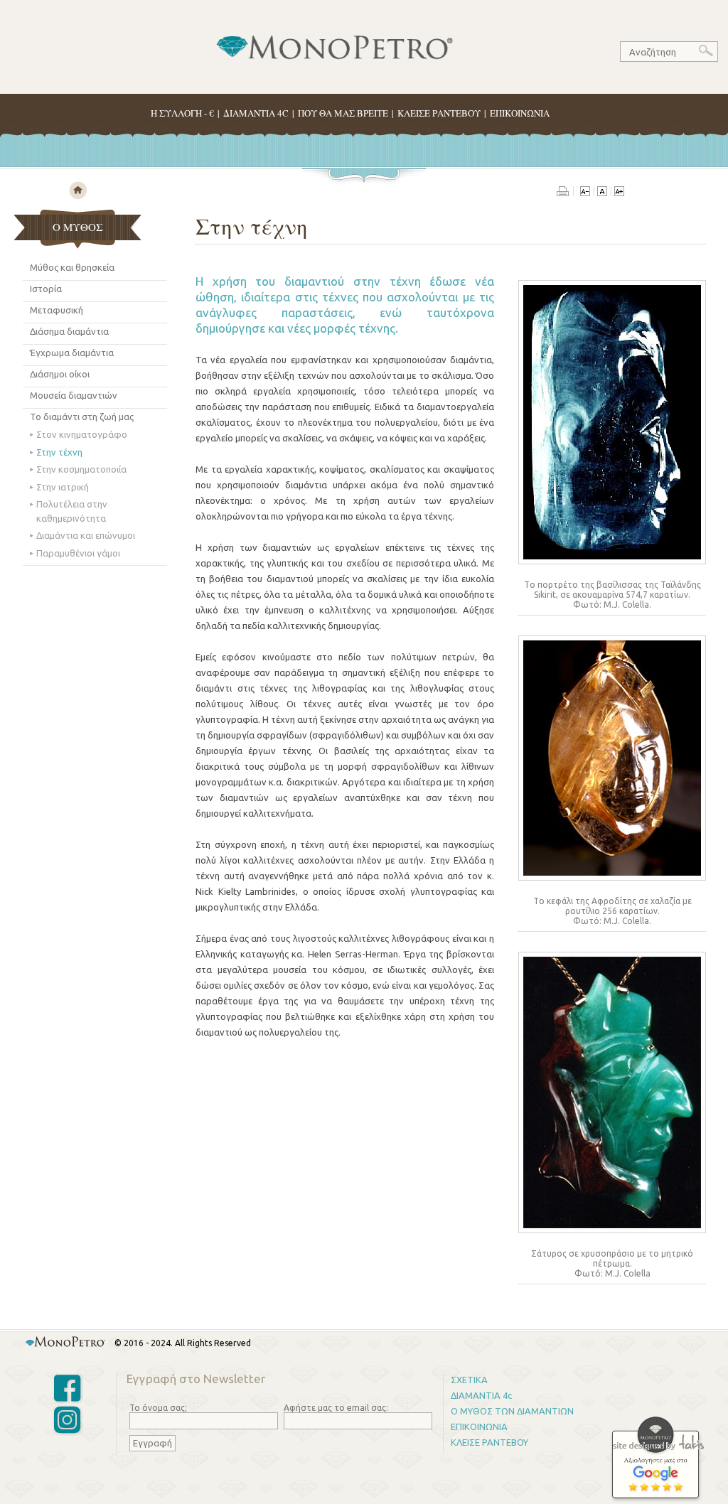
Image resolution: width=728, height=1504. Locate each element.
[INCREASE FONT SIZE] (618, 193)
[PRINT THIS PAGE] (565, 193)
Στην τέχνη (59, 452)
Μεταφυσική (56, 310)
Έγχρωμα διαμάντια (72, 353)
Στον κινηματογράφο (81, 434)
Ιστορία (46, 289)
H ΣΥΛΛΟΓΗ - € (182, 113)
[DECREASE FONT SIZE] (585, 193)
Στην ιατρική (62, 487)
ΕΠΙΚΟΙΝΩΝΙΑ (520, 113)
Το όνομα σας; (158, 1407)
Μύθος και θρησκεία (72, 267)
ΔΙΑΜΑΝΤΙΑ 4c (481, 1395)
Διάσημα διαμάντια (69, 331)
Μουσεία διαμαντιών (73, 395)
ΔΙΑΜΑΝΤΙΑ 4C (256, 113)
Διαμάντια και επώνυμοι (85, 535)
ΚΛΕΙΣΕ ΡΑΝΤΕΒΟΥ (439, 113)
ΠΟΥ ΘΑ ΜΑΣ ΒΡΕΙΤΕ (343, 113)
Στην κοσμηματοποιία (81, 469)
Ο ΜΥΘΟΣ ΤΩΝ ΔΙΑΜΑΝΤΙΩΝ (512, 1411)
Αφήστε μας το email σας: (336, 1407)
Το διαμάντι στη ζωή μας (82, 416)
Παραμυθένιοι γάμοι (78, 553)
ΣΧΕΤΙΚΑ (469, 1380)
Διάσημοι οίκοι (60, 374)
